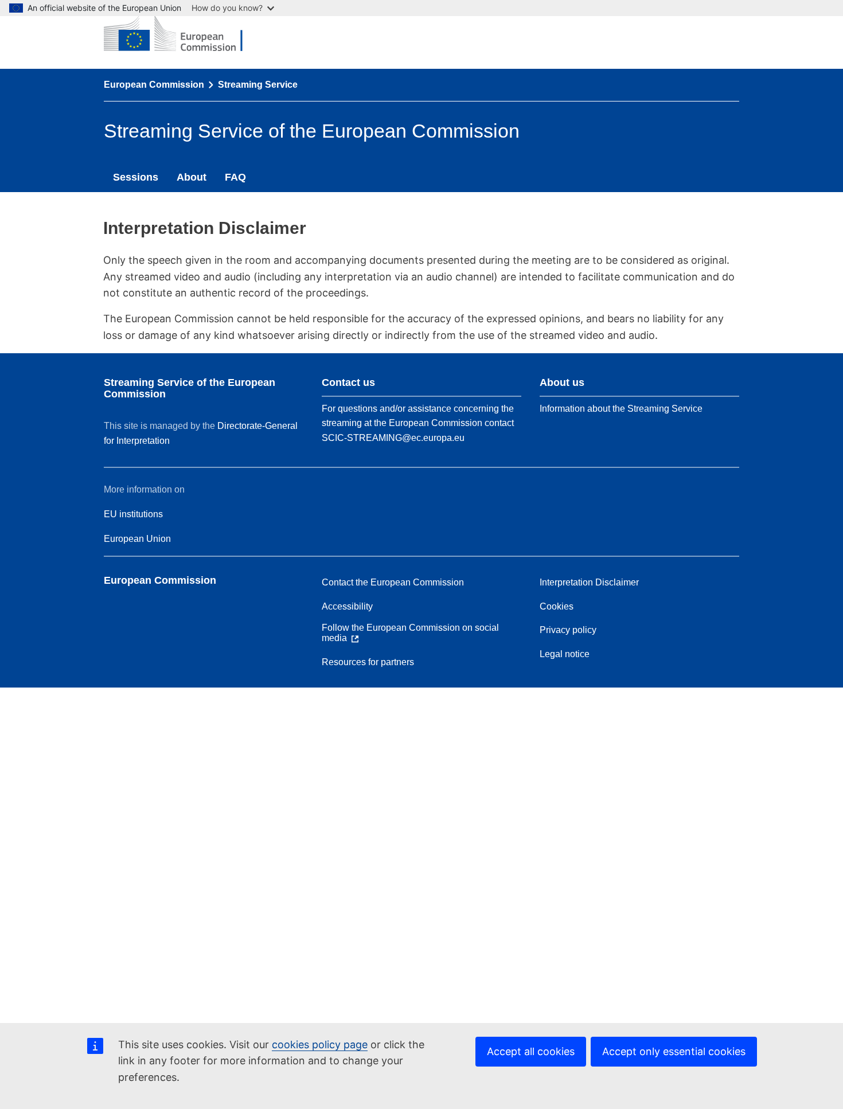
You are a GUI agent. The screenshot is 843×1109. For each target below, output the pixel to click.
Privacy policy (568, 630)
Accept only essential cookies (674, 1051)
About (191, 177)
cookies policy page (320, 1044)
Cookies (556, 606)
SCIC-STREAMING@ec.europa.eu (393, 438)
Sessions (135, 177)
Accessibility (347, 606)
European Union (137, 539)
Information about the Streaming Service (621, 408)
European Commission (154, 84)
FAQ (235, 177)
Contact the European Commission (393, 582)
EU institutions (133, 514)
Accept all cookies (531, 1051)
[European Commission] (182, 34)
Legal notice (565, 654)
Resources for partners (368, 662)
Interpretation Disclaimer (589, 582)
